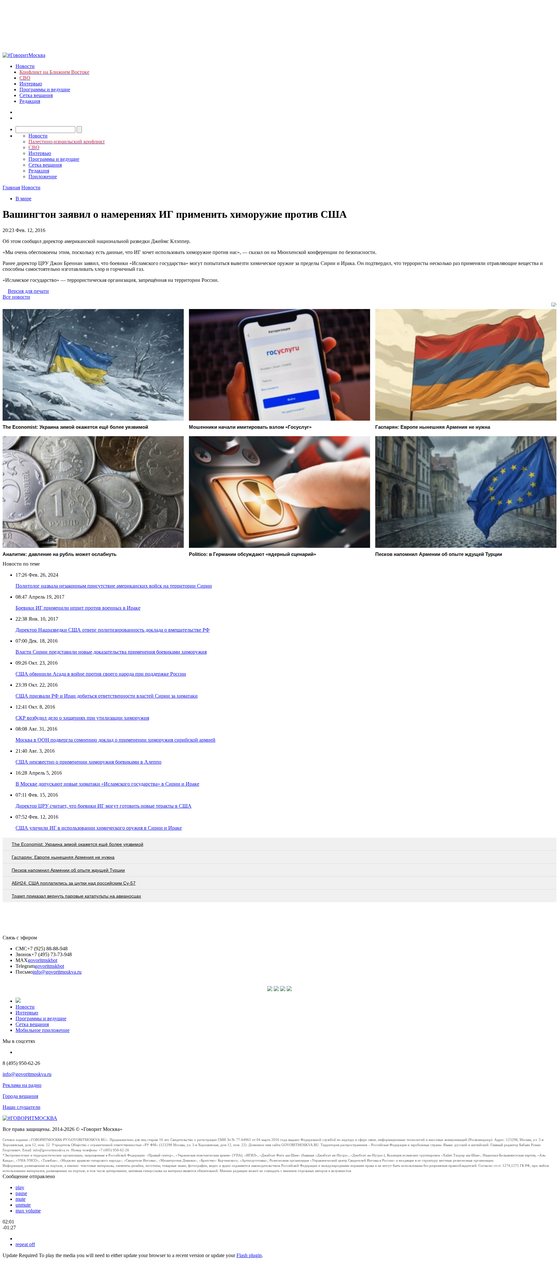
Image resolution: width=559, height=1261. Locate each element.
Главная (11, 187)
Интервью (30, 83)
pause (21, 1193)
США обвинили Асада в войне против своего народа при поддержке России (101, 674)
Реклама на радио (22, 1085)
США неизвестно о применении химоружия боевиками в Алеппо (88, 762)
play (20, 1187)
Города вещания (20, 1096)
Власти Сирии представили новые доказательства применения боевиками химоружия (111, 652)
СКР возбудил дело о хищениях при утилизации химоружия (82, 718)
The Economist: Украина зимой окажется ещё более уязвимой (77, 844)
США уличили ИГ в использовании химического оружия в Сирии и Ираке (99, 828)
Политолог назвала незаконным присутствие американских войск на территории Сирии (114, 586)
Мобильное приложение (43, 1030)
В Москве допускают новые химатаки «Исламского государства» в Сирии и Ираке (107, 784)
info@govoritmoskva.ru (57, 972)
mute (21, 1199)
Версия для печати (28, 291)
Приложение (42, 176)
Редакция (29, 101)
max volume (28, 1210)
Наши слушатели (21, 1107)
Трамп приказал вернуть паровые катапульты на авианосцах (76, 896)
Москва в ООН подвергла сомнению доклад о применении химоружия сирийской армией (115, 740)
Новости (25, 66)
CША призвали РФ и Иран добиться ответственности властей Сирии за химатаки (107, 696)
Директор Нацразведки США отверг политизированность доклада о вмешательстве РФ (113, 630)
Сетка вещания (36, 95)
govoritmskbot (42, 960)
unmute (23, 1205)
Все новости (16, 297)
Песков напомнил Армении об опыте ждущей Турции (68, 870)
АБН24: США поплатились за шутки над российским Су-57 (74, 883)
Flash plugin (249, 1255)
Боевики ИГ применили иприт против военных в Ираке (78, 608)
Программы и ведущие (44, 89)
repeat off (25, 1244)
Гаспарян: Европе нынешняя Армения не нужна (63, 857)
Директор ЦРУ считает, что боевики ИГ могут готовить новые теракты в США (104, 806)
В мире (23, 198)
